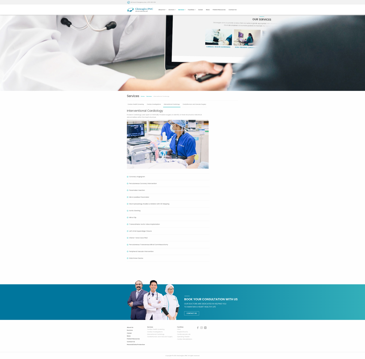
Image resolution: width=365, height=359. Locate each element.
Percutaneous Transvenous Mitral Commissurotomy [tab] (148, 244)
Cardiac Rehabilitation (184, 339)
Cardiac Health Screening (136, 104)
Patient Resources (219, 10)
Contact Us (233, 10)
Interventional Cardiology (172, 104)
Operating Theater (183, 337)
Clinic (179, 329)
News (208, 10)
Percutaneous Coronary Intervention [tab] (143, 183)
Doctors (171, 10)
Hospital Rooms (182, 332)
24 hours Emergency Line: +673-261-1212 (143, 2)
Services (181, 10)
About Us (161, 10)
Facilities (191, 10)
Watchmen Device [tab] (136, 258)
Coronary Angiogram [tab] (137, 177)
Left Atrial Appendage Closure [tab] (140, 231)
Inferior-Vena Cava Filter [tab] (138, 238)
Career (200, 10)
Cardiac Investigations (154, 104)
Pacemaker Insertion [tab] (137, 190)
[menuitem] (162, 9)
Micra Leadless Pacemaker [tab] (139, 197)
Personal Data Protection (136, 344)
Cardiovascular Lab (183, 334)
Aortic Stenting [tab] (134, 211)
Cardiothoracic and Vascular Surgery (194, 104)
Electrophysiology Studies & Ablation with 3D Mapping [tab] (149, 204)
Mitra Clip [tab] (132, 217)
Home (143, 96)
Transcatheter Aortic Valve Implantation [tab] (144, 224)
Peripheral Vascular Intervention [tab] (141, 251)
